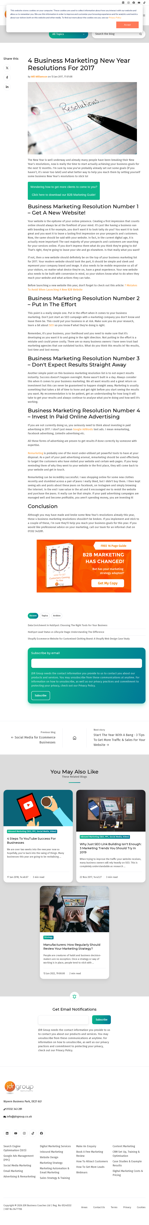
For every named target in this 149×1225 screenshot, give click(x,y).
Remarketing (35, 453)
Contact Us (99, 1207)
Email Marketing (13, 1171)
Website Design (49, 1157)
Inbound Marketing (51, 1151)
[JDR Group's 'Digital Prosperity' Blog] (74, 737)
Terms (114, 1207)
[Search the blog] (140, 34)
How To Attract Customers (92, 1161)
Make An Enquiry (86, 1146)
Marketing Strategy (51, 1162)
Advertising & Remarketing (19, 1176)
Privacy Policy (115, 17)
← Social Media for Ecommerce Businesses (33, 739)
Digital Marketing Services (55, 1146)
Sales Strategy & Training (55, 1178)
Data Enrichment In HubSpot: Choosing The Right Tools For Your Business (67, 625)
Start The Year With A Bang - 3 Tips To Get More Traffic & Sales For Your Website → (119, 740)
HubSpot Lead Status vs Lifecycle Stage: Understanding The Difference (66, 632)
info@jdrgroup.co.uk (19, 1116)
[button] (144, 15)
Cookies (141, 1207)
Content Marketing (124, 1146)
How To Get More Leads (90, 1167)
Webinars (81, 1172)
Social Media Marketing (17, 1165)
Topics (44, 615)
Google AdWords (83, 429)
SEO (51, 325)
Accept (127, 24)
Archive (57, 615)
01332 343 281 (14, 1109)
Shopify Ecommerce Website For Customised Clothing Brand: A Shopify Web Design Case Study (79, 638)
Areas (84, 1207)
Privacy (127, 1207)
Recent (33, 615)
